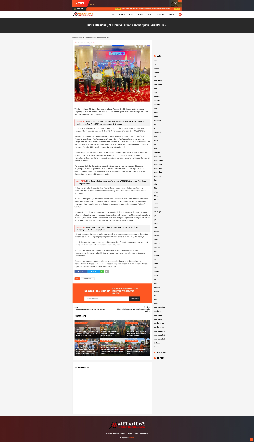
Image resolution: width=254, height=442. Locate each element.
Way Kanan (157, 343)
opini (155, 216)
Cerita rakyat (157, 100)
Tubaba (155, 303)
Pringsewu (156, 255)
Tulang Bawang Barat (87, 279)
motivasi (156, 192)
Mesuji (155, 180)
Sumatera (156, 275)
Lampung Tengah (158, 168)
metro (155, 184)
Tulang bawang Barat (159, 335)
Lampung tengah (158, 164)
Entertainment (157, 120)
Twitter (130, 434)
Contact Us (123, 434)
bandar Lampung (158, 81)
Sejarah (156, 263)
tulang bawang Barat (159, 327)
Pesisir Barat (157, 247)
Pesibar (156, 239)
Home (113, 14)
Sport (155, 267)
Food (155, 124)
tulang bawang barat (159, 323)
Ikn (154, 128)
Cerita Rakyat (157, 104)
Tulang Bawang (158, 319)
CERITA (155, 92)
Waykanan (156, 347)
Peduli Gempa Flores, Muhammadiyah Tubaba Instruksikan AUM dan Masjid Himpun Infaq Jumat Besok (87, 334)
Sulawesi (156, 271)
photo (155, 251)
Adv (155, 65)
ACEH (155, 61)
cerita (155, 89)
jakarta (155, 136)
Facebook (116, 434)
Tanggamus (157, 287)
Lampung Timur (158, 172)
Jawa (155, 148)
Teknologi (156, 291)
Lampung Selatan (158, 160)
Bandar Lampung (158, 85)
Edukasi (156, 112)
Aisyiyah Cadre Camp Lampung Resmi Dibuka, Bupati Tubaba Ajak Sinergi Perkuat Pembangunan (137, 334)
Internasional (157, 132)
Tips (155, 295)
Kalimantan (157, 152)
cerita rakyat (157, 96)
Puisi (155, 259)
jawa (155, 144)
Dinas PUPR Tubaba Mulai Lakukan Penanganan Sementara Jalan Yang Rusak (137, 352)
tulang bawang (157, 311)
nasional (156, 204)
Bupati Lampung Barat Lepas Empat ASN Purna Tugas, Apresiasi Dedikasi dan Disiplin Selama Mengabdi (128, 9)
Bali (155, 77)
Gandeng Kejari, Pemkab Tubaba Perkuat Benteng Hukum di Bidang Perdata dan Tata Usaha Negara (85, 352)
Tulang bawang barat (159, 331)
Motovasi (156, 200)
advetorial (156, 69)
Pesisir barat (157, 243)
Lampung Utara (157, 176)
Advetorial (156, 73)
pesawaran (156, 232)
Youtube (136, 434)
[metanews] (127, 429)
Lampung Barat (157, 156)
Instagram (109, 434)
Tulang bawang (158, 315)
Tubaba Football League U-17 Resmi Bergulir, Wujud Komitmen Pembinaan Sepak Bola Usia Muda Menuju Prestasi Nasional (112, 351)
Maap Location (144, 434)
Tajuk (155, 283)
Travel (155, 299)
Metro (155, 188)
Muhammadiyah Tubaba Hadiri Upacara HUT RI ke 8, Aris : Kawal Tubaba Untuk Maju (110, 334)
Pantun (156, 224)
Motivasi (156, 196)
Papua (155, 228)
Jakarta (156, 140)
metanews (131, 438)
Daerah (155, 108)
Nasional (156, 208)
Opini (155, 220)
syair (155, 279)
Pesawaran (157, 236)
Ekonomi (156, 116)
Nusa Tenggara (157, 212)
